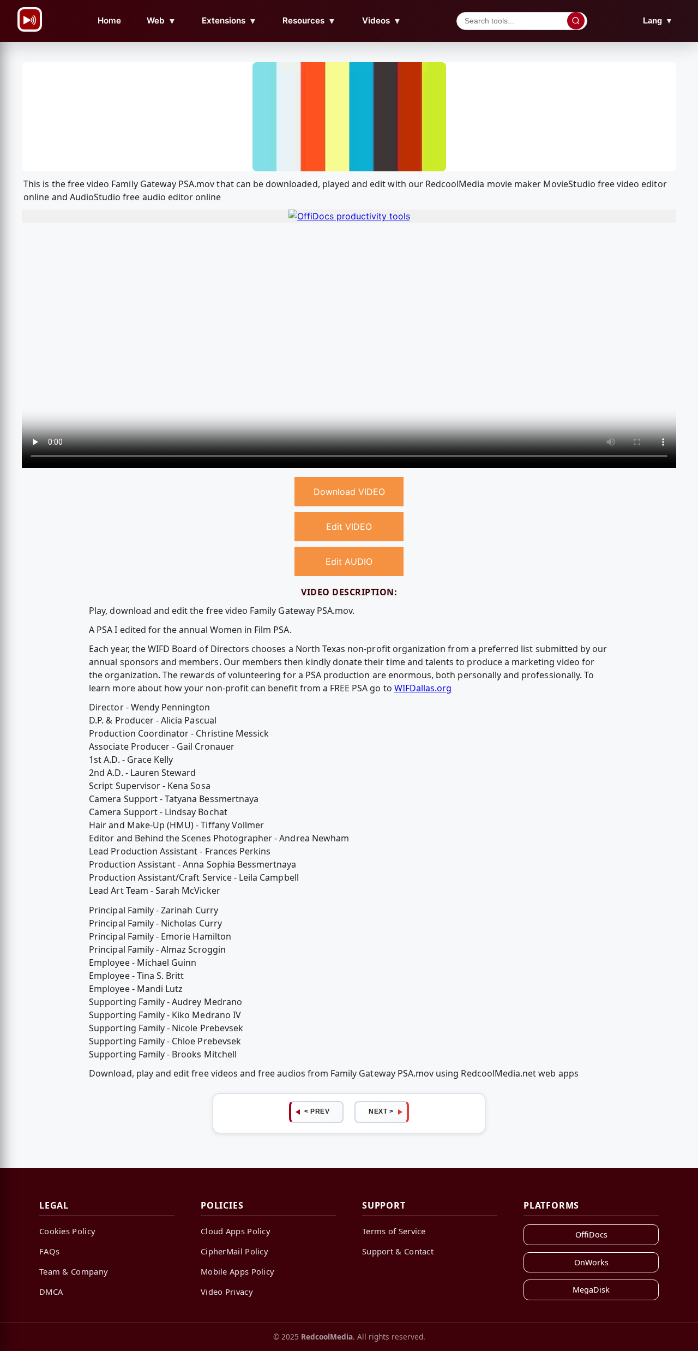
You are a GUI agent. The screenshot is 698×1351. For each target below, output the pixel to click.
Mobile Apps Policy (237, 1271)
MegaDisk (591, 1289)
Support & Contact (398, 1251)
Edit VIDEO (349, 526)
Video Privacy (227, 1291)
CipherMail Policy (234, 1251)
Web (161, 20)
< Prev (316, 1111)
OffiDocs (591, 1234)
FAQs (49, 1251)
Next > (381, 1111)
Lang (658, 20)
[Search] (576, 20)
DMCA (51, 1291)
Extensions (229, 20)
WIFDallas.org (423, 688)
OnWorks (591, 1262)
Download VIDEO (349, 491)
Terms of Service (394, 1231)
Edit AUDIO (349, 561)
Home (109, 20)
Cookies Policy (67, 1231)
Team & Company (73, 1271)
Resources (309, 20)
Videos (381, 20)
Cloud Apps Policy (235, 1231)
